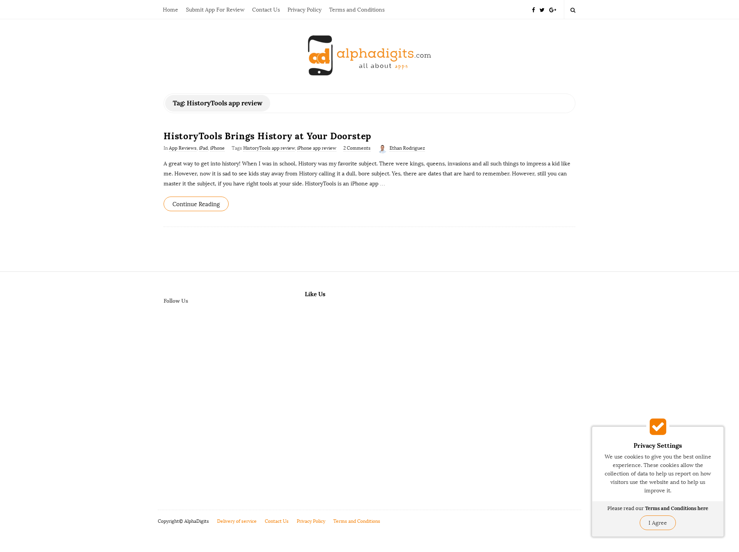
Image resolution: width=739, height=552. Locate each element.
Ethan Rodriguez (407, 148)
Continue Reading (196, 204)
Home (170, 10)
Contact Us (266, 10)
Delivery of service (237, 521)
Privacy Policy (304, 10)
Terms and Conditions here (676, 508)
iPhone (217, 148)
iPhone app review (316, 148)
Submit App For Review (215, 10)
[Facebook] (533, 9)
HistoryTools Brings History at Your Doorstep (267, 136)
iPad (203, 148)
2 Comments (357, 148)
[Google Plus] (552, 9)
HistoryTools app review (269, 148)
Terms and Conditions (357, 10)
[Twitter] (542, 9)
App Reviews (183, 148)
